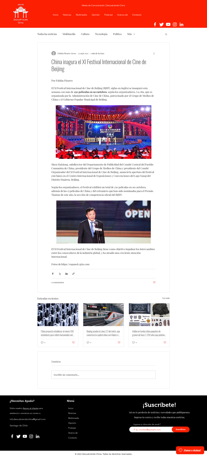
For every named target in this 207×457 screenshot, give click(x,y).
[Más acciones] (154, 53)
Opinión (72, 423)
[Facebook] (155, 24)
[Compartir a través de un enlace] (73, 273)
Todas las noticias (47, 34)
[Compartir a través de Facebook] (52, 273)
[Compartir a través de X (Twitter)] (59, 273)
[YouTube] (168, 24)
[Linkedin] (181, 24)
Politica (117, 34)
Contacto (72, 437)
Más (129, 34)
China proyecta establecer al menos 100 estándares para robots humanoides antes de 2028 (58, 333)
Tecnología (101, 34)
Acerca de (73, 432)
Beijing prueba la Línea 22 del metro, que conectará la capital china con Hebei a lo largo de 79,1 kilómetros (103, 333)
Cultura (85, 34)
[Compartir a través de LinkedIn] (66, 273)
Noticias (72, 413)
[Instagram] (174, 24)
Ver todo (166, 298)
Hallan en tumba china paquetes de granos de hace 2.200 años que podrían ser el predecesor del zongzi (148, 333)
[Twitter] (161, 24)
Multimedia (69, 34)
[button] (166, 34)
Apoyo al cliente (30, 408)
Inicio (70, 408)
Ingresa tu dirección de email (146, 424)
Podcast (72, 428)
